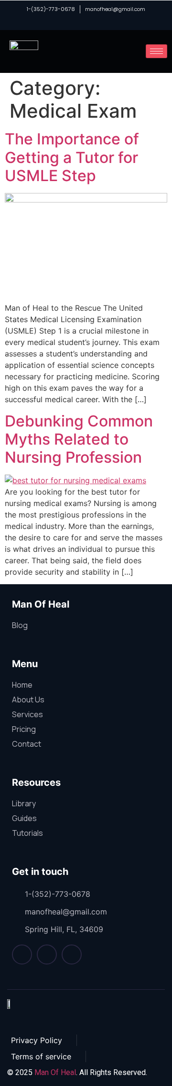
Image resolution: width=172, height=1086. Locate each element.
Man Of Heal (55, 1072)
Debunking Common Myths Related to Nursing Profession (79, 439)
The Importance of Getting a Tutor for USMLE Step (72, 157)
